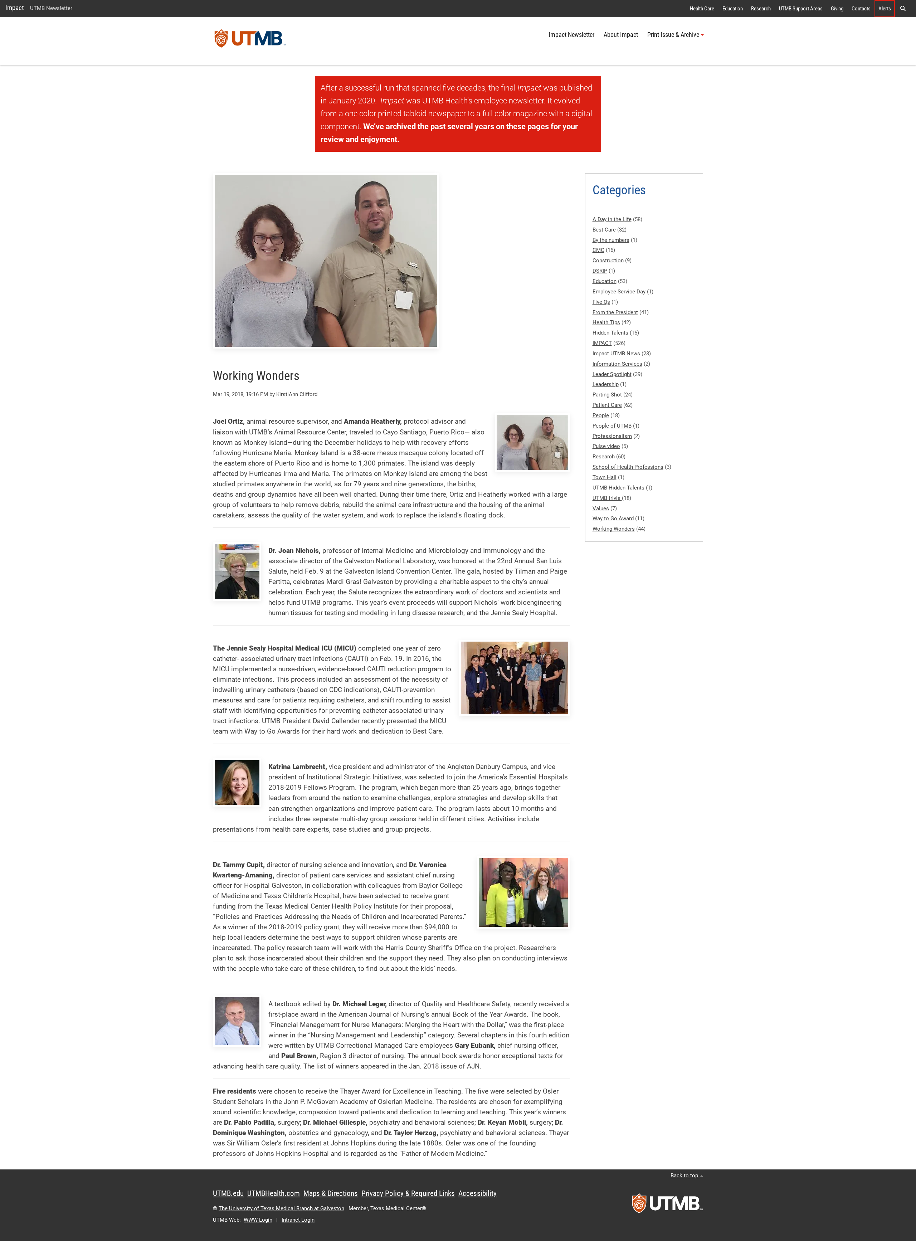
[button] (903, 8)
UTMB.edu (228, 1193)
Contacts (861, 8)
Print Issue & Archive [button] (673, 35)
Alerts (884, 8)
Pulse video (606, 446)
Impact (14, 8)
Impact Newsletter (571, 35)
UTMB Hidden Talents (618, 488)
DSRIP (600, 271)
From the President (615, 312)
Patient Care (607, 405)
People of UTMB (613, 426)
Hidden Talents (610, 333)
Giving (837, 8)
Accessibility (477, 1193)
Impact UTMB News (616, 353)
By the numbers (611, 240)
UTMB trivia (607, 498)
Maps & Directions (330, 1193)
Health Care (702, 8)
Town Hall (605, 477)
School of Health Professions (628, 467)
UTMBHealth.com (273, 1193)
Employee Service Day (619, 291)
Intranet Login (298, 1220)
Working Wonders (614, 529)
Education (732, 8)
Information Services (617, 364)
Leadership (606, 384)
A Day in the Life (612, 219)
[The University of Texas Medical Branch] (250, 41)
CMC (598, 250)
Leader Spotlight (612, 374)
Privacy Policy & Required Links (408, 1193)
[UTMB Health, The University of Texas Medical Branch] (667, 1205)
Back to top (685, 1175)
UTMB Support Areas (801, 8)
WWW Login (258, 1220)
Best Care (604, 230)
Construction (608, 260)
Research (761, 8)
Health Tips (606, 322)
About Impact (621, 35)
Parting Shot (607, 394)
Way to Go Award (613, 518)
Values (601, 508)
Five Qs (601, 302)
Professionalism (612, 436)
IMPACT (602, 343)
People (601, 415)
